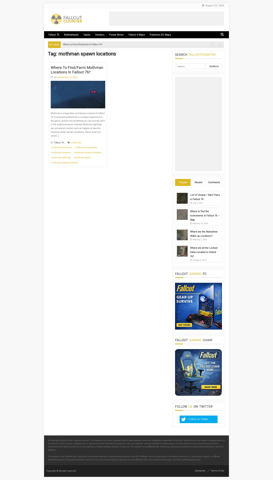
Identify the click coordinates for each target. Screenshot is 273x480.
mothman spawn (82, 157)
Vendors (99, 34)
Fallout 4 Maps (136, 34)
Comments (214, 182)
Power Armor (116, 34)
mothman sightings (61, 157)
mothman (76, 142)
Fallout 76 (53, 34)
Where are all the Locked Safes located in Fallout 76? (203, 252)
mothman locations (61, 152)
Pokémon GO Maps (160, 34)
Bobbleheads (71, 34)
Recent (198, 182)
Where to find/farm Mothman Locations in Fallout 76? (77, 69)
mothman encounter (61, 147)
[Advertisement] (166, 18)
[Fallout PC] (198, 329)
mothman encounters (86, 147)
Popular (183, 182)
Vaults (86, 34)
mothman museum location (88, 152)
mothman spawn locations (64, 162)
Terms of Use (217, 470)
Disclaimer (200, 470)
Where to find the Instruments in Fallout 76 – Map (205, 215)
